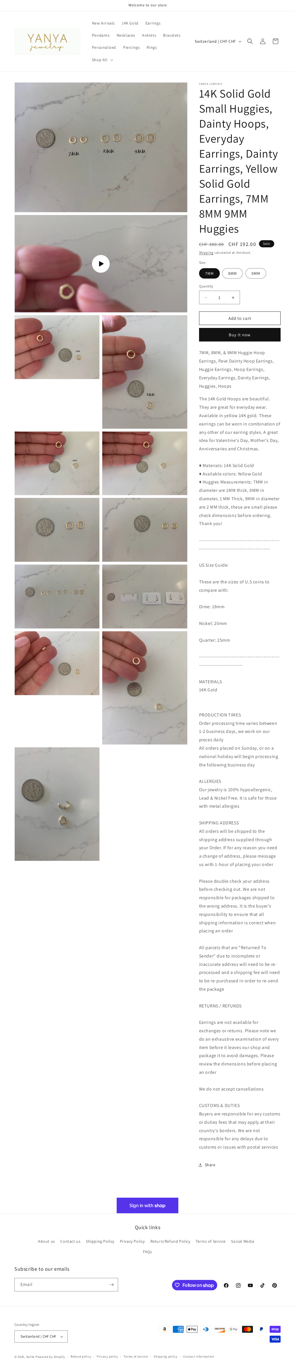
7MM (209, 273)
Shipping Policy (100, 1241)
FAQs (147, 1251)
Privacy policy (107, 1356)
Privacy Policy (132, 1241)
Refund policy (81, 1356)
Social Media (242, 1241)
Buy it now (240, 334)
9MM (255, 273)
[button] (102, 60)
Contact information (198, 1356)
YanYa (30, 1357)
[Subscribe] (111, 1284)
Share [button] (210, 1164)
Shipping (206, 252)
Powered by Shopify (50, 1357)
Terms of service (136, 1356)
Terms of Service (211, 1241)
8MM (232, 273)
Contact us (70, 1241)
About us (46, 1241)
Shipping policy (165, 1356)
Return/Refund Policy (170, 1241)
